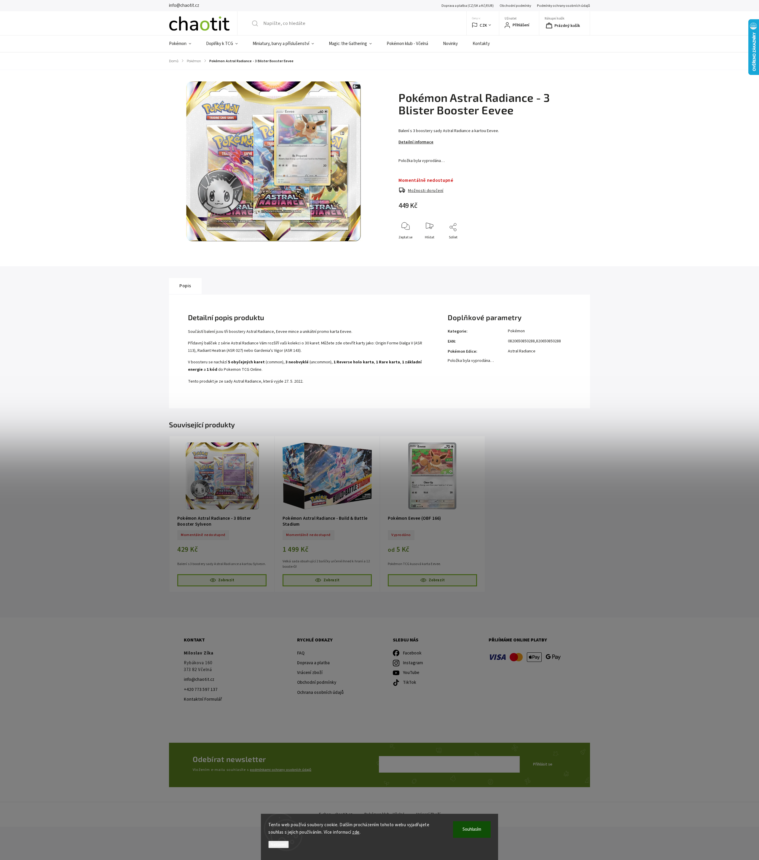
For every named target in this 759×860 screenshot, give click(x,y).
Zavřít (564, 247)
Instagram (413, 663)
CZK (483, 25)
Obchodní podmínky (515, 5)
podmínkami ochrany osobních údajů (280, 769)
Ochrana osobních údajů (320, 692)
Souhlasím (472, 829)
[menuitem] (184, 44)
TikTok (409, 682)
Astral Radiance (521, 351)
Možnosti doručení (426, 191)
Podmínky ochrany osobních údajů (563, 5)
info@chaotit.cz (199, 679)
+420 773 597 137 (201, 689)
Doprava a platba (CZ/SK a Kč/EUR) (467, 5)
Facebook (412, 653)
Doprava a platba (313, 663)
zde (356, 832)
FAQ (300, 653)
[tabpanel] (222, 514)
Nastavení (278, 844)
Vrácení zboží (310, 673)
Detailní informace (415, 142)
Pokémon (516, 331)
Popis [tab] (185, 286)
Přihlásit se (542, 764)
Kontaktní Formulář (203, 699)
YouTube (411, 673)
